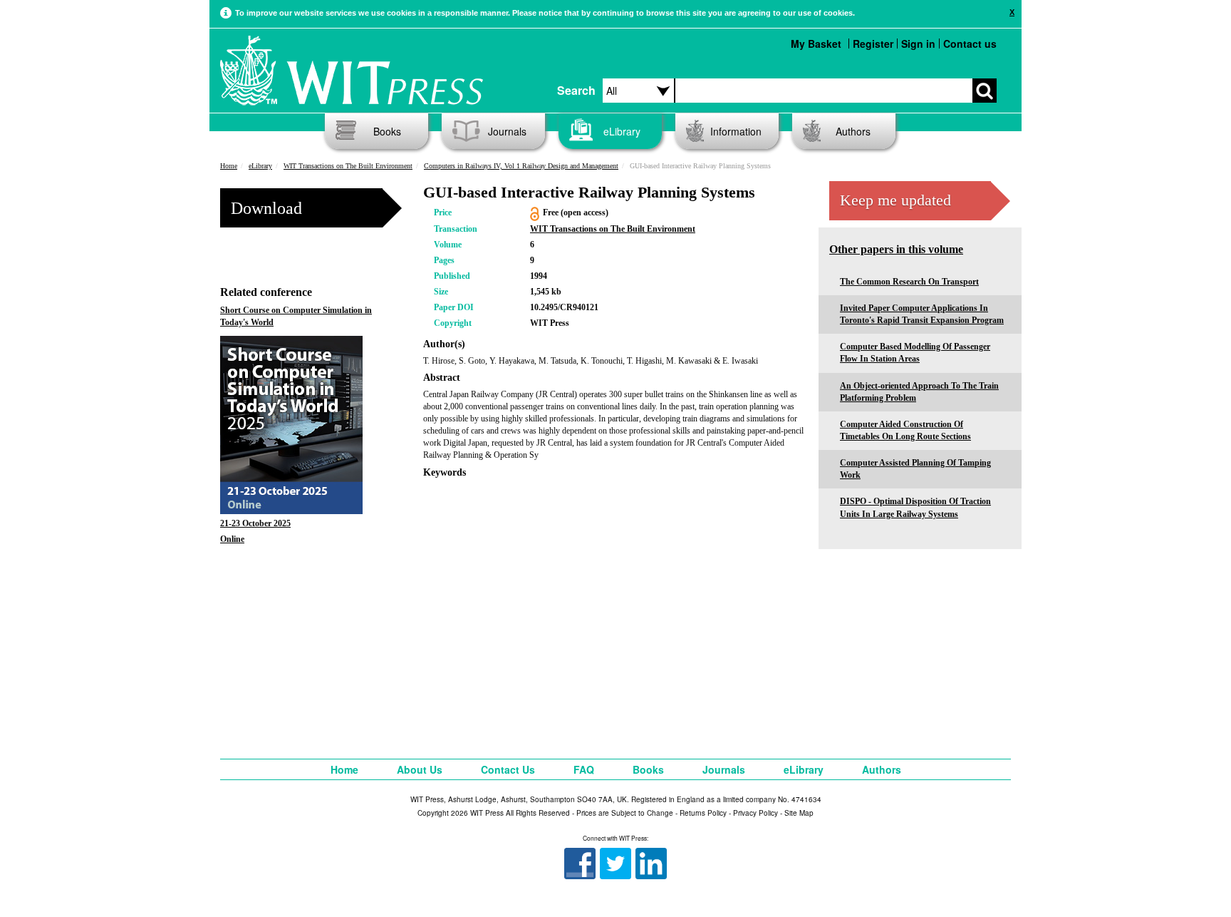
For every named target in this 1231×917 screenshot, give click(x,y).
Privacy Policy (755, 813)
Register (873, 43)
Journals (507, 131)
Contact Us (508, 769)
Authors (853, 131)
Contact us (970, 43)
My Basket (816, 43)
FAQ (583, 769)
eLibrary (621, 131)
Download (266, 208)
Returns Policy (703, 813)
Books (387, 131)
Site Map (799, 813)
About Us (419, 769)
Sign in (918, 43)
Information (736, 131)
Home (228, 166)
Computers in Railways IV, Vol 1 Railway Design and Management (521, 166)
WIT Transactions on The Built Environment (348, 166)
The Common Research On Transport (909, 282)
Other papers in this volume (896, 249)
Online (232, 539)
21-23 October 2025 (255, 523)
